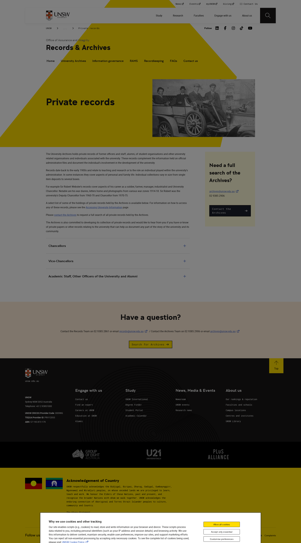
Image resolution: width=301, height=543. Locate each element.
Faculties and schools (239, 404)
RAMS (134, 61)
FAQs (173, 61)
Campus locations (236, 410)
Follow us (32, 535)
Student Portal (134, 410)
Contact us (190, 61)
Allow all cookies (221, 524)
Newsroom (181, 399)
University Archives (73, 61)
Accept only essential (221, 531)
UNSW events (182, 404)
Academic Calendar (136, 415)
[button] (230, 210)
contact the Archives (65, 215)
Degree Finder (133, 404)
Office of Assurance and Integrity (67, 40)
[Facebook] (225, 28)
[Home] (58, 16)
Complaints (270, 535)
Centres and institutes (239, 415)
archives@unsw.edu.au (224, 191)
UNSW (49, 28)
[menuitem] (159, 15)
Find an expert (84, 404)
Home (51, 61)
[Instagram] (233, 28)
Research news (184, 410)
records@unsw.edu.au (134, 331)
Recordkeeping (154, 61)
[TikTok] (242, 28)
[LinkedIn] (217, 28)
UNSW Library (233, 421)
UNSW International (136, 399)
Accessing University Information (104, 207)
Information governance (108, 61)
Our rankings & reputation (241, 399)
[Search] (268, 15)
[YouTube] (250, 28)
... (65, 28)
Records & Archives (78, 47)
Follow (208, 28)
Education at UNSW (86, 415)
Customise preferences (221, 539)
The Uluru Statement (78, 512)
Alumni (79, 421)
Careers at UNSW (84, 410)
